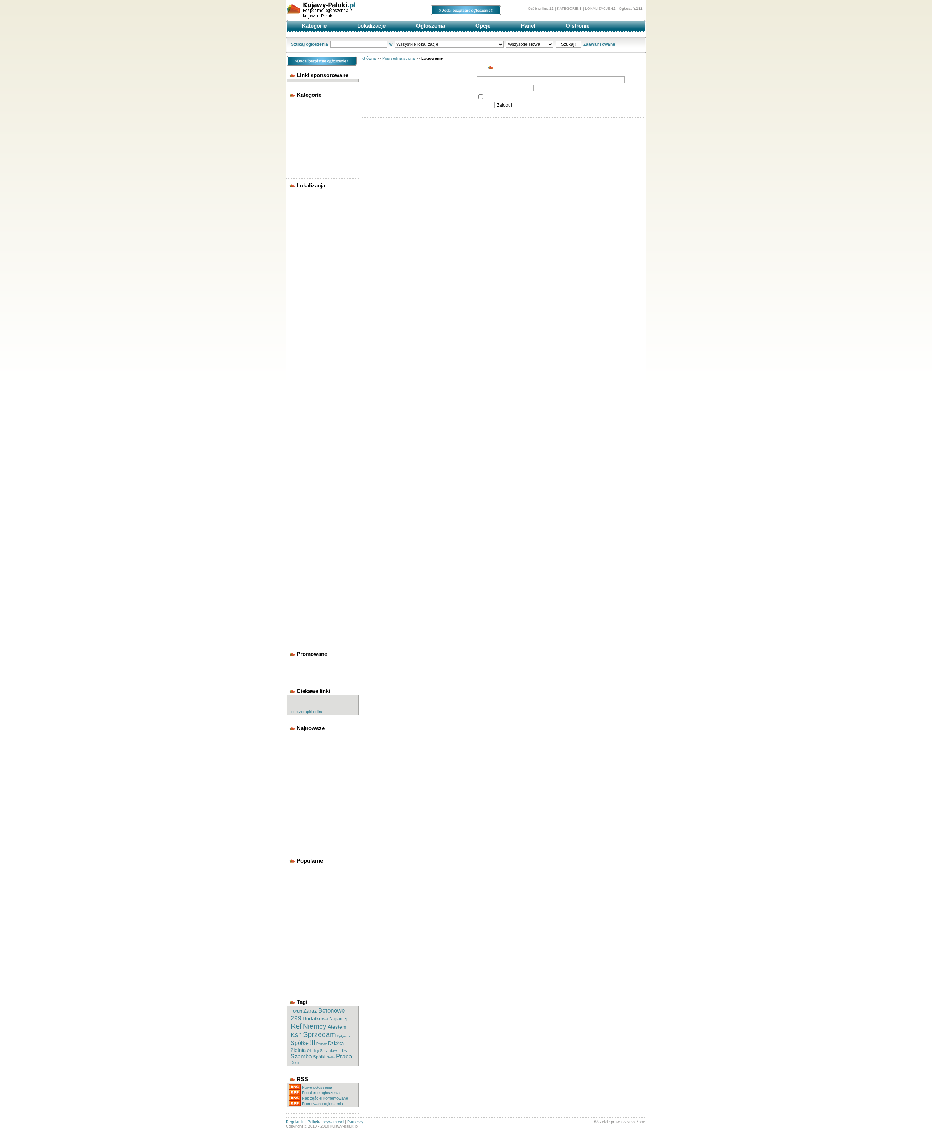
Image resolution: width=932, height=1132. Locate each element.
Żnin (296, 272)
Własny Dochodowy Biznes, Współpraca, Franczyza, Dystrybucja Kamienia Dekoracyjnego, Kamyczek (319, 900)
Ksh (296, 1034)
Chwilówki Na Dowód (312, 936)
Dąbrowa (300, 348)
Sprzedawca (330, 1051)
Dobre (298, 375)
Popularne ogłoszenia (321, 1093)
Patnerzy (355, 1122)
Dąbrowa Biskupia (309, 355)
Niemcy (315, 1026)
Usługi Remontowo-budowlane (311, 945)
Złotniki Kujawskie (310, 618)
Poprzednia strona (398, 58)
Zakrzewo (301, 611)
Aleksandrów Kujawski (314, 209)
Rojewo (299, 555)
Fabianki (300, 382)
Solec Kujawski (306, 576)
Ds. (345, 1050)
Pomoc (321, 1044)
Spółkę (300, 1043)
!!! (312, 1042)
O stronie (576, 26)
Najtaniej (338, 1018)
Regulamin (295, 1122)
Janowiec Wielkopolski (314, 417)
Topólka (300, 597)
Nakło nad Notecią (309, 237)
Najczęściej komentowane (325, 1098)
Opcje (482, 26)
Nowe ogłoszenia (317, 1087)
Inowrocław (303, 223)
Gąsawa (300, 389)
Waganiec (301, 604)
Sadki (297, 562)
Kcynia (298, 431)
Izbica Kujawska (307, 403)
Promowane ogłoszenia (322, 1103)
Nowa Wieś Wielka (309, 507)
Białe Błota (302, 299)
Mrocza (299, 493)
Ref (296, 1026)
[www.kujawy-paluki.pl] (340, 17)
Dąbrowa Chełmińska (312, 362)
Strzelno (300, 583)
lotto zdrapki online (307, 711)
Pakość (299, 528)
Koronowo (302, 445)
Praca (297, 126)
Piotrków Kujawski (310, 535)
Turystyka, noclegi (309, 153)
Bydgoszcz (303, 216)
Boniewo (300, 306)
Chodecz (300, 334)
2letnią (298, 1050)
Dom (295, 1062)
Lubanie (300, 465)
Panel (527, 26)
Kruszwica (302, 458)
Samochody (303, 133)
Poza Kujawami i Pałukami (317, 636)
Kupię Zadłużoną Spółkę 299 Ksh (319, 806)
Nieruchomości (306, 119)
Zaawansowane (599, 44)
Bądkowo (301, 292)
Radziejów (302, 244)
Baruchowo (303, 286)
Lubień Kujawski (308, 472)
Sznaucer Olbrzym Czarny (317, 954)
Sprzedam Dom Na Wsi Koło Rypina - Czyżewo (319, 963)
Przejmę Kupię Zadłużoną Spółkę (316, 795)
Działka (336, 1043)
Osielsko (300, 514)
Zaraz (310, 1011)
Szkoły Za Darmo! (309, 984)
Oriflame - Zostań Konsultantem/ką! (309, 750)
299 (296, 1018)
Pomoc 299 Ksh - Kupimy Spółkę (316, 761)
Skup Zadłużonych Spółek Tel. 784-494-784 (321, 772)
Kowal (298, 452)
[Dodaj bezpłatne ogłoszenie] (466, 13)
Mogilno (300, 230)
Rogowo (300, 548)
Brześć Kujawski (308, 313)
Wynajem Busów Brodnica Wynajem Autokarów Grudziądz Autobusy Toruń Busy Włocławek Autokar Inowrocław (318, 878)
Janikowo (301, 410)
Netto (331, 1057)
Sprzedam (319, 1034)
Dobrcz (299, 369)
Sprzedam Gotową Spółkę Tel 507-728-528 (320, 739)
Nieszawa (301, 500)
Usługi (298, 160)
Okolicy (313, 1051)
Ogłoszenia (430, 26)
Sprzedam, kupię (308, 147)
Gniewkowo (303, 396)
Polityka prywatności (326, 1122)
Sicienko (300, 569)
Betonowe (331, 1010)
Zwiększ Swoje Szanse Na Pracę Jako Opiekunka (317, 927)
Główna (369, 58)
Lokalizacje (371, 26)
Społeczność (304, 140)
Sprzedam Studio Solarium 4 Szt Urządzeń (319, 974)
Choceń (299, 327)
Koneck (299, 438)
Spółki (319, 1057)
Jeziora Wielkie (306, 424)
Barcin (298, 279)
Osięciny (300, 521)
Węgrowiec (302, 258)
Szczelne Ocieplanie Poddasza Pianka (311, 915)
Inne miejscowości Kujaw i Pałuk (317, 626)
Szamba (301, 1056)
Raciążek (300, 541)
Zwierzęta (301, 167)
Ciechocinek (304, 341)
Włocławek (302, 265)
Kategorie (313, 26)
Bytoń (298, 320)
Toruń (298, 251)
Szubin (299, 590)
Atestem (337, 1027)
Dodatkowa (315, 1018)
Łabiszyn (301, 486)
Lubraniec (302, 479)
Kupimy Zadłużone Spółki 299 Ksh (321, 818)
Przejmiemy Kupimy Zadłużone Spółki (311, 784)
